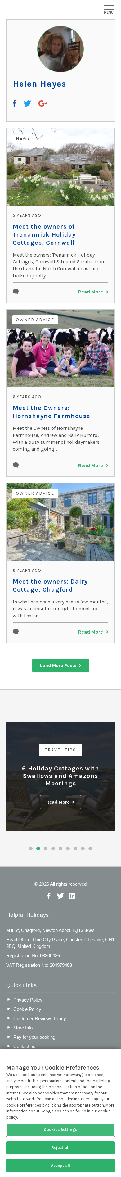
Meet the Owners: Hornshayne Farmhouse (51, 412)
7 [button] (75, 848)
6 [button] (68, 848)
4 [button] (53, 848)
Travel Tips (60, 749)
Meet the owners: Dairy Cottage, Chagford (50, 585)
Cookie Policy (27, 1009)
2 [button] (38, 848)
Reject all (60, 1147)
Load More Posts (58, 665)
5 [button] (60, 848)
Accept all (60, 1165)
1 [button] (31, 848)
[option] (60, 776)
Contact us (24, 1046)
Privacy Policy (28, 999)
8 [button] (83, 848)
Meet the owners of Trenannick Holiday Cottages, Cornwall (44, 234)
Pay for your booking (34, 1037)
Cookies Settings (60, 1129)
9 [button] (90, 848)
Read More (90, 292)
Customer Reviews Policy (39, 1018)
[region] (60, 1113)
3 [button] (45, 848)
